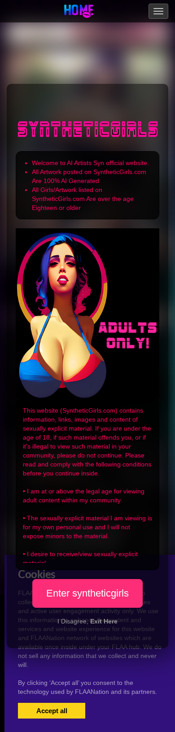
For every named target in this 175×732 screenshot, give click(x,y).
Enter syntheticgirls (87, 593)
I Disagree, (87, 621)
